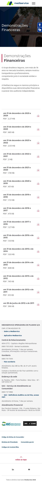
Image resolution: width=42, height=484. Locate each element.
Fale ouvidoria (9, 362)
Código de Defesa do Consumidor (13, 437)
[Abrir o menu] (33, 3)
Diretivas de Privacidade (10, 442)
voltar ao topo (21, 460)
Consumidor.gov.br (27, 442)
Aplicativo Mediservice (12, 335)
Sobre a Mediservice (11, 331)
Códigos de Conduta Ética (10, 447)
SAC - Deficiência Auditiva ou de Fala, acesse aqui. (20, 396)
